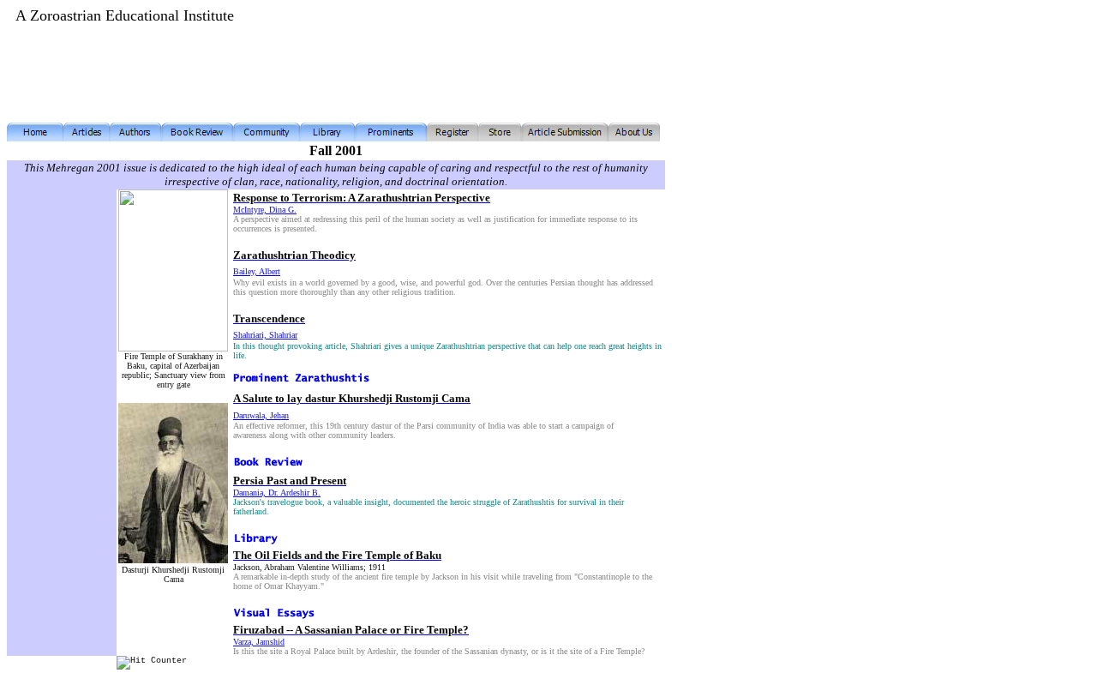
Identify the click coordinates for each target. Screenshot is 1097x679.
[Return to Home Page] (35, 136)
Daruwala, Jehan (261, 415)
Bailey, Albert (256, 271)
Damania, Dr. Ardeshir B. (277, 492)
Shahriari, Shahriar (265, 335)
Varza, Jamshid (259, 641)
